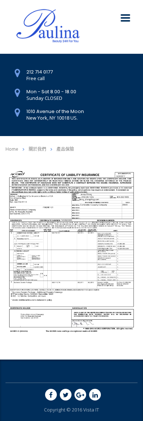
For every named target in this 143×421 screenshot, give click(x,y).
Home (12, 149)
